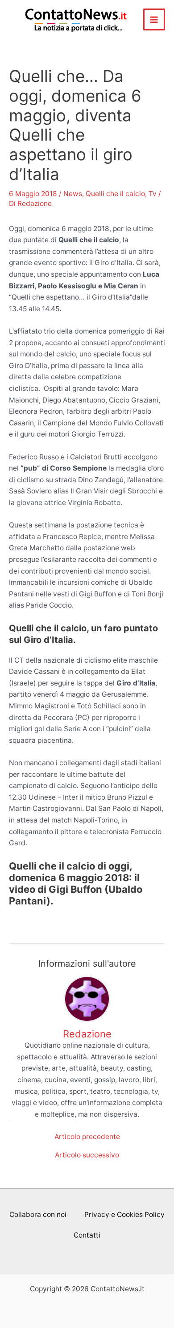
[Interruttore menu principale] (154, 19)
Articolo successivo (87, 1155)
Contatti (87, 1235)
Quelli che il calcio (115, 193)
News (72, 193)
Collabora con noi (37, 1214)
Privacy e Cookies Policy (124, 1214)
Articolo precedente (87, 1136)
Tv (153, 193)
